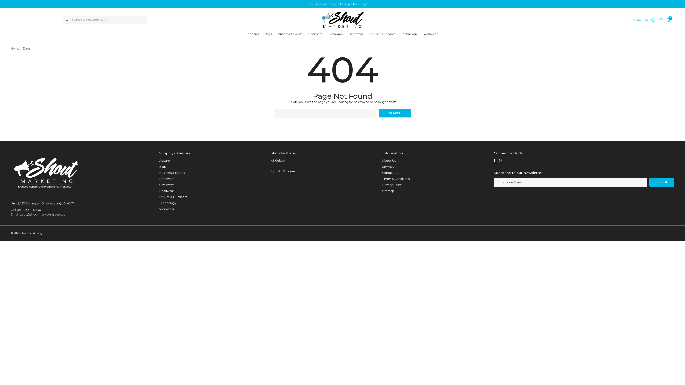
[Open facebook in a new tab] (494, 161)
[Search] (68, 20)
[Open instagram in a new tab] (501, 161)
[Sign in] (653, 20)
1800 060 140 (638, 20)
